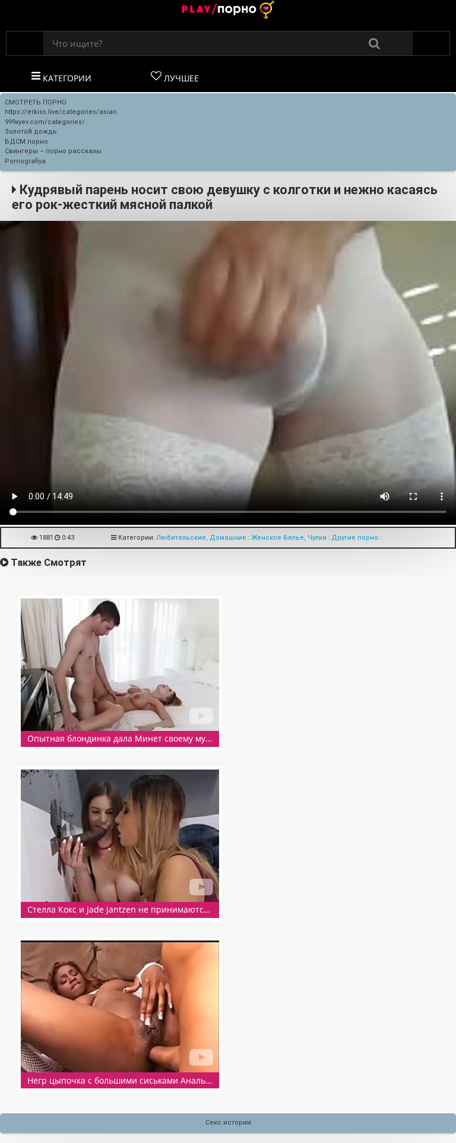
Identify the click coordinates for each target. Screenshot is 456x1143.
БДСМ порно (26, 141)
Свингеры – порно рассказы (53, 151)
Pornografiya (25, 161)
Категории (65, 78)
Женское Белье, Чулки (289, 538)
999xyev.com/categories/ (45, 122)
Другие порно (354, 538)
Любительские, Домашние (201, 538)
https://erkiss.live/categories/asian (61, 112)
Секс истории (228, 1122)
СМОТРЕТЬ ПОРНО (35, 102)
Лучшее (180, 78)
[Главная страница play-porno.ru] (228, 11)
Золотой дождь (31, 131)
